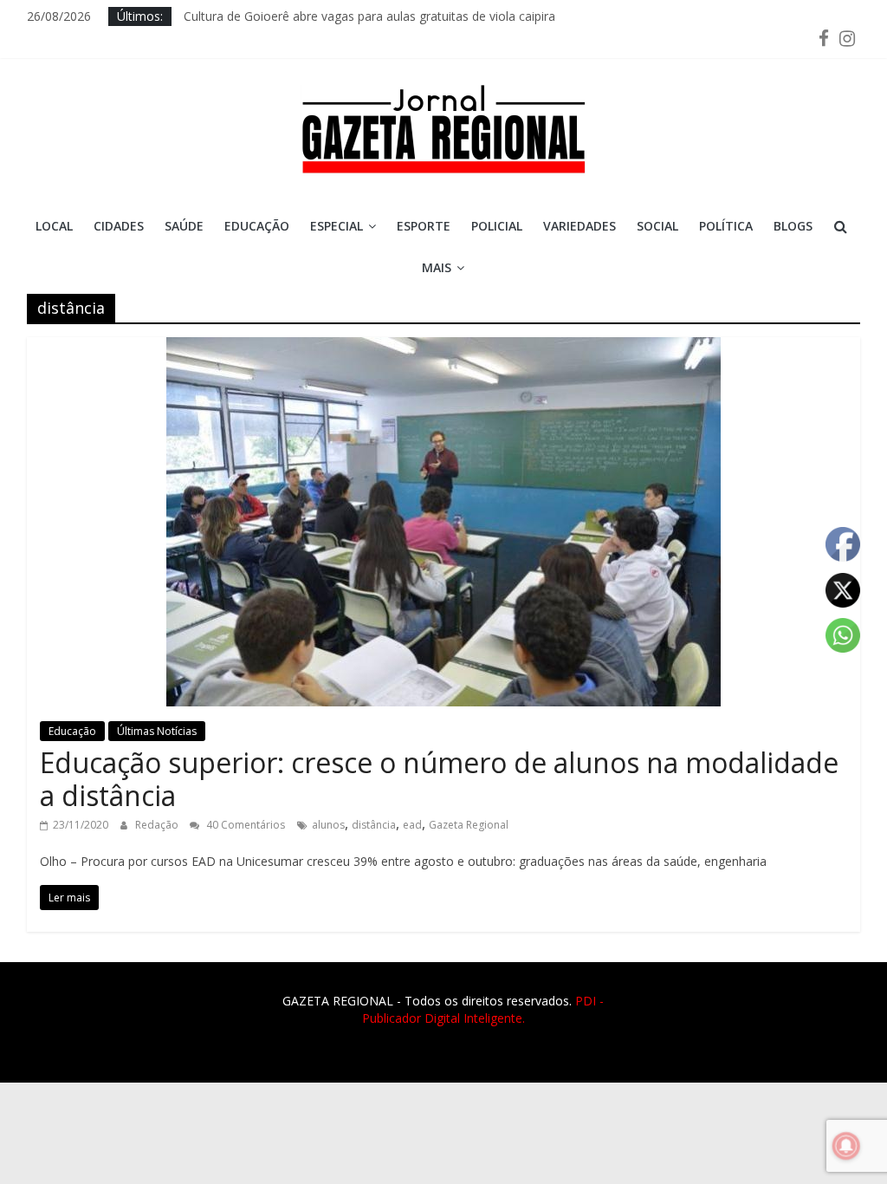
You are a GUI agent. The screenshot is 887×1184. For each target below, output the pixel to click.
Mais (436, 267)
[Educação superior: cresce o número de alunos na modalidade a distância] (443, 347)
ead (412, 824)
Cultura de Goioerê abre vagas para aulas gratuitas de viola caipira (369, 16)
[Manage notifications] (846, 1146)
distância (374, 824)
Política (726, 226)
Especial (336, 226)
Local (54, 226)
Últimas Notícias (157, 731)
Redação (158, 824)
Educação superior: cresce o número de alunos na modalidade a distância (439, 779)
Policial (496, 226)
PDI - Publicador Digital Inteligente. (483, 1009)
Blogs (793, 226)
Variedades (579, 226)
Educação (256, 226)
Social (657, 226)
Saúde (184, 226)
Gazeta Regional (468, 824)
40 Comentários (244, 824)
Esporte (423, 226)
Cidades (119, 226)
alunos (328, 824)
